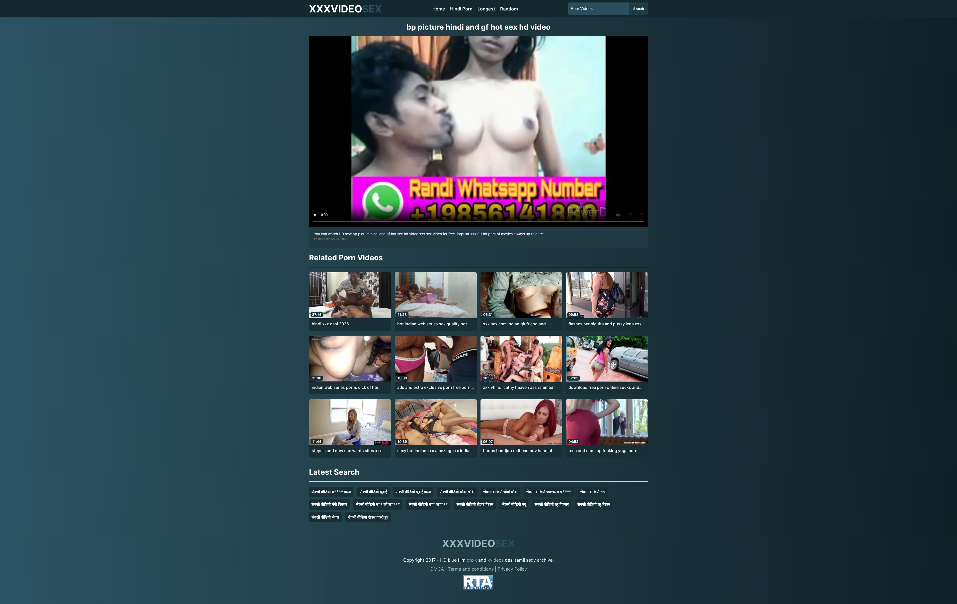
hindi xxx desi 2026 (330, 323)
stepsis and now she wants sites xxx (347, 450)
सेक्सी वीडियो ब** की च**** (378, 504)
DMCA (437, 569)
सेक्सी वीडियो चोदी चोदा (500, 491)
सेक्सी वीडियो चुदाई (373, 491)
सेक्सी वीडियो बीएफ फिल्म (475, 504)
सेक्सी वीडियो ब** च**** (428, 504)
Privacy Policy (512, 569)
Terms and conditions (471, 569)
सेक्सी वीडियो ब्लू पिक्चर (552, 504)
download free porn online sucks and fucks (603, 387)
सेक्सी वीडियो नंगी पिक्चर (329, 504)
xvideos (495, 560)
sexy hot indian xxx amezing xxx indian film (434, 451)
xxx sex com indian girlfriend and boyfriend (514, 324)
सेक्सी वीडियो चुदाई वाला (413, 491)
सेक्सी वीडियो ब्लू (514, 504)
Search (638, 9)
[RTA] (478, 583)
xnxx (472, 560)
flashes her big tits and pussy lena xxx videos (604, 324)
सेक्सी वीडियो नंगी (593, 491)
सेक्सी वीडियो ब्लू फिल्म (593, 504)
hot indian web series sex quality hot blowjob (432, 324)
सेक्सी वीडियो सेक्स (325, 517)
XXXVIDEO (345, 9)
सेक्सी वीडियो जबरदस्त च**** (548, 491)
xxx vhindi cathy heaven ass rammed (518, 387)
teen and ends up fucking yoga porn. (603, 450)
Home (438, 8)
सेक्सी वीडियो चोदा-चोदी (457, 491)
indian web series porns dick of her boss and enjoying (345, 387)
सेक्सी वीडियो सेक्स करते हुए (368, 517)
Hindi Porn (461, 8)
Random (509, 8)
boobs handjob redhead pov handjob (518, 450)
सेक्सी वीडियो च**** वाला (331, 491)
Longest (486, 8)
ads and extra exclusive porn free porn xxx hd (434, 387)
